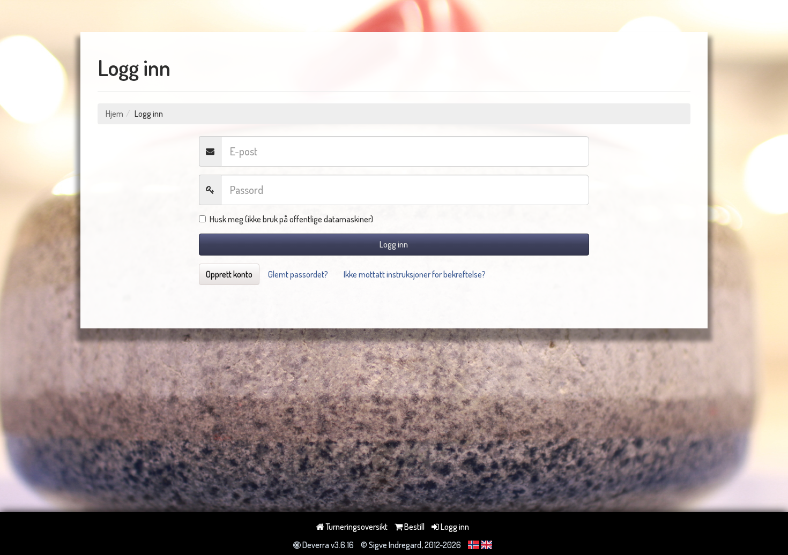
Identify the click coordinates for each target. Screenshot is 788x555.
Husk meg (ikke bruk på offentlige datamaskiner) (291, 219)
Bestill (414, 526)
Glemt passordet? (298, 274)
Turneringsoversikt (356, 526)
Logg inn (394, 244)
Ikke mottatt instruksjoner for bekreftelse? (415, 274)
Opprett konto (229, 274)
